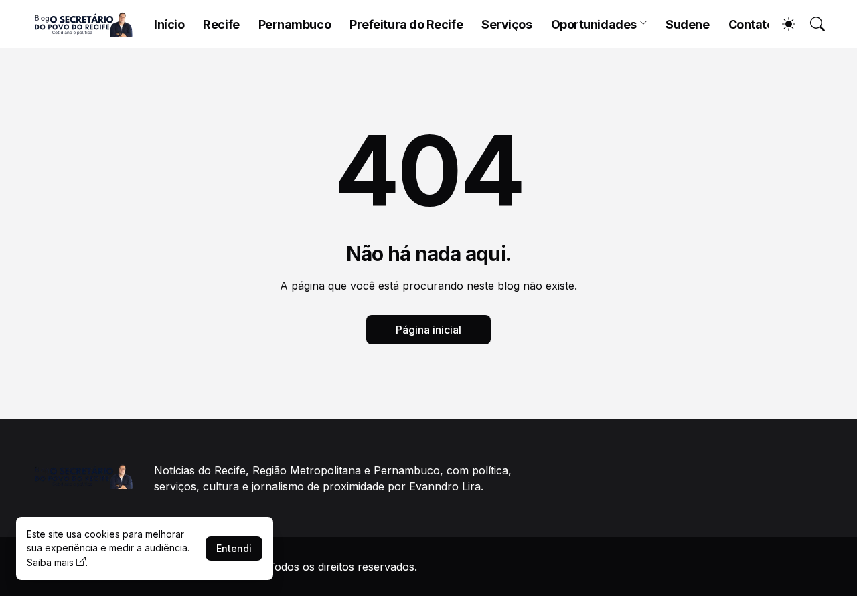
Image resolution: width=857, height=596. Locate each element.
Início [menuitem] (169, 24)
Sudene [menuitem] (687, 24)
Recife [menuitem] (221, 24)
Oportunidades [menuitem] (594, 24)
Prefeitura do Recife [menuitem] (406, 24)
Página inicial (428, 329)
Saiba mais (50, 562)
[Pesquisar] (811, 24)
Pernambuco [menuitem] (294, 24)
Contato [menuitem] (751, 24)
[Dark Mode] (782, 24)
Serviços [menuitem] (506, 24)
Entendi (234, 548)
